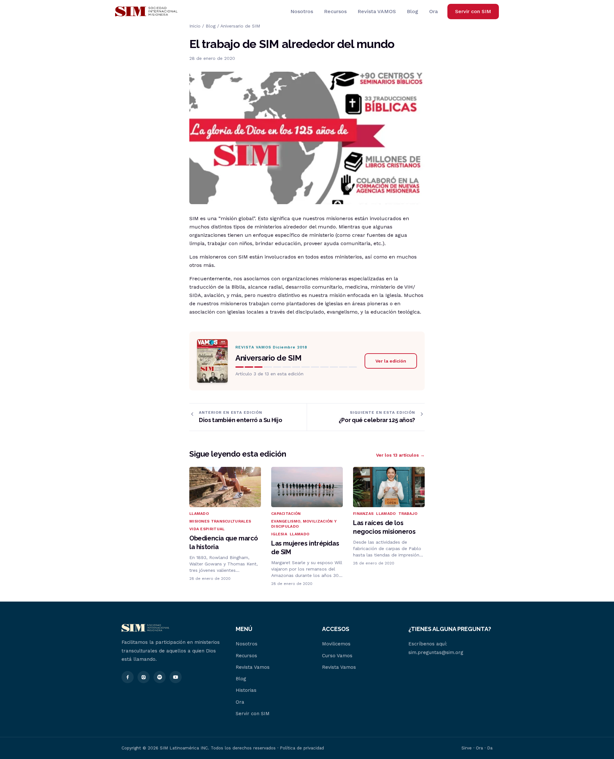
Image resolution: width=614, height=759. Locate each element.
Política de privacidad (302, 747)
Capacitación (286, 513)
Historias (246, 690)
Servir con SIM (473, 11)
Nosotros (301, 11)
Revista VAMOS (377, 11)
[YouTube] (175, 677)
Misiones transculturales (220, 521)
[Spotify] (160, 677)
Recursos (335, 11)
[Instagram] (144, 677)
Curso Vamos (337, 656)
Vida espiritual (207, 529)
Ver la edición (390, 361)
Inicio (195, 25)
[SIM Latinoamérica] (146, 11)
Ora (433, 11)
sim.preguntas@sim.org (435, 652)
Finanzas (363, 513)
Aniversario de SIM (240, 25)
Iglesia (279, 534)
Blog (412, 11)
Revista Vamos (253, 667)
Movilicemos (336, 644)
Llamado (199, 513)
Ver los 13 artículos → (400, 455)
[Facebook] (128, 677)
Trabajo (408, 513)
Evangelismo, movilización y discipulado (304, 524)
